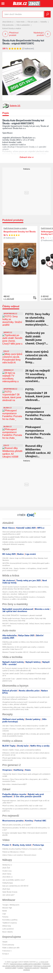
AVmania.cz (9, 370)
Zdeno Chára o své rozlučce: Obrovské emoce (19, 855)
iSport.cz (8, 332)
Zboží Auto (6, 889)
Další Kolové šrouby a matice (15, 228)
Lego (4, 914)
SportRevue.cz (10, 313)
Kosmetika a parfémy (10, 920)
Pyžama (5, 917)
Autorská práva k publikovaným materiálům (25, 964)
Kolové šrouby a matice (11, 28)
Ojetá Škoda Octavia (9, 892)
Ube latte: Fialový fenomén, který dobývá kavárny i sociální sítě (25, 726)
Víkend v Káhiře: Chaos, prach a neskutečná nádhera (21, 750)
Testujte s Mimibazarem (10, 905)
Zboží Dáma (6, 874)
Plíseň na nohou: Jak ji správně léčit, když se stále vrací (22, 806)
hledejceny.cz (7, 865)
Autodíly (43, 22)
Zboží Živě (6, 868)
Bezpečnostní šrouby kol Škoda (20, 231)
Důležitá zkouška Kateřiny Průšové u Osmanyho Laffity (22, 849)
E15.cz (6, 351)
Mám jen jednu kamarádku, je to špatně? (16, 825)
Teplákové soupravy (9, 923)
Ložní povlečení (8, 929)
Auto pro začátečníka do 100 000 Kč (15, 886)
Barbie (4, 911)
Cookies (20, 968)
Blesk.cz (8, 408)
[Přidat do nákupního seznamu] (34, 297)
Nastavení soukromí (32, 968)
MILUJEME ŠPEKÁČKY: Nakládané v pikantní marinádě (22, 615)
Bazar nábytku (7, 932)
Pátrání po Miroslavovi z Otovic (13, 852)
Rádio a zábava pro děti (10, 948)
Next (49, 263)
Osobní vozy (7, 871)
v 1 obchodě (9, 299)
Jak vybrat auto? (8, 895)
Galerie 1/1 (15, 105)
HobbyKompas (7, 883)
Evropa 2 (5, 954)
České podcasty (8, 945)
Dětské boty (6, 926)
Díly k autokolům (23, 25)
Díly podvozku (8, 25)
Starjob (4, 942)
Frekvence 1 (6, 951)
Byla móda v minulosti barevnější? (14, 784)
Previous (3, 263)
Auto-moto (20, 22)
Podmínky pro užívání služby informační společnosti (26, 965)
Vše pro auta (32, 22)
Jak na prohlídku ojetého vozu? (13, 880)
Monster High (7, 908)
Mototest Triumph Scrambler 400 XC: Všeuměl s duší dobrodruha (25, 652)
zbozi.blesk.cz (8, 22)
